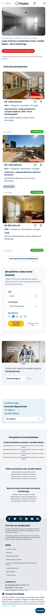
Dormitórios (13, 313)
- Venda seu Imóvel (11, 556)
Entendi (40, 610)
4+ (21, 316)
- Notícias (8, 553)
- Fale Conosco (10, 575)
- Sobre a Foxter (10, 549)
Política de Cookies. (9, 606)
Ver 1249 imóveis (16, 323)
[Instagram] (20, 519)
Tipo (10, 292)
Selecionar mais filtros (33, 324)
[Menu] (44, 3)
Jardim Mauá (18, 38)
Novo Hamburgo (7, 38)
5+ (25, 316)
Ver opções (11, 419)
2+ (13, 316)
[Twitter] (15, 519)
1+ (9, 316)
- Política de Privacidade (13, 559)
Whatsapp (38, 132)
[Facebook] (9, 519)
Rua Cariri (28, 38)
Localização (13, 302)
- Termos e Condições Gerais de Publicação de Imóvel (21, 564)
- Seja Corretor (10, 572)
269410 (35, 38)
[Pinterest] (26, 519)
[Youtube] (32, 519)
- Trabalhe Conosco (12, 568)
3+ (17, 316)
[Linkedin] (37, 519)
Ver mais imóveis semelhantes (23, 258)
